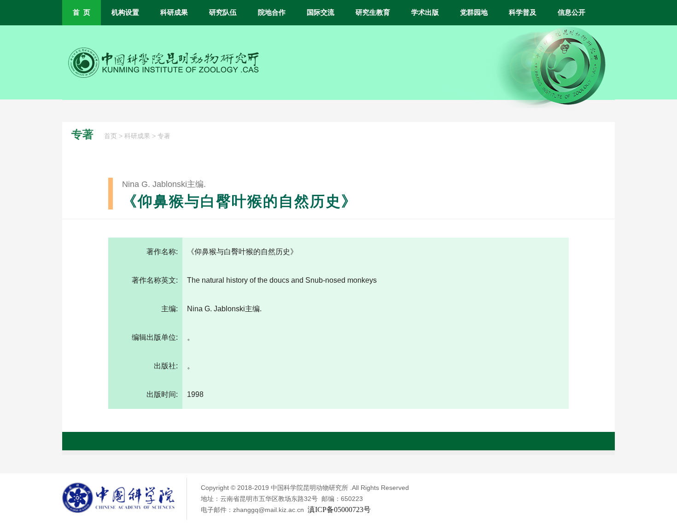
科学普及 (523, 12)
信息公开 (571, 12)
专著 (164, 136)
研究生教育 (373, 12)
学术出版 (425, 12)
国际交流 (320, 12)
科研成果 (174, 12)
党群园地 (474, 12)
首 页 (81, 12)
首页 (110, 136)
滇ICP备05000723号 (339, 509)
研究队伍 (223, 12)
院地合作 (272, 12)
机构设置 (125, 12)
